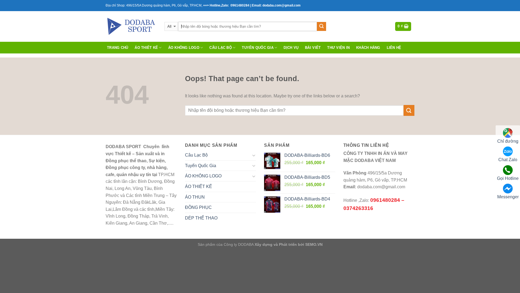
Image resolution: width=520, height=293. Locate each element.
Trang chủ (117, 48)
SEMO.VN (314, 244)
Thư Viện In (338, 48)
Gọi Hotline (508, 178)
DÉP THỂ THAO (201, 218)
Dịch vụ (291, 48)
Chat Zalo (507, 159)
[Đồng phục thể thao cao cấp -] (131, 26)
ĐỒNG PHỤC (198, 207)
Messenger (508, 197)
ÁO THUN (195, 197)
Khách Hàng (368, 48)
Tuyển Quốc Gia (258, 48)
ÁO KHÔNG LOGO (183, 48)
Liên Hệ (394, 48)
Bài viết (313, 48)
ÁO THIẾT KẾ (146, 48)
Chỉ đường (507, 141)
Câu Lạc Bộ (220, 48)
